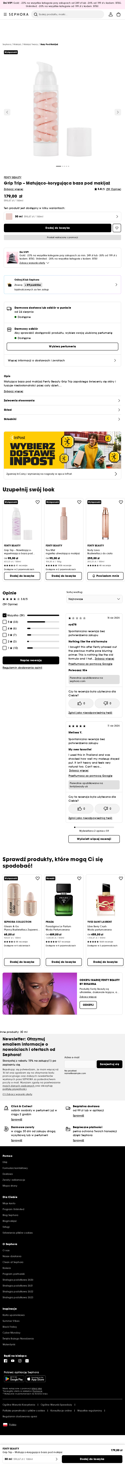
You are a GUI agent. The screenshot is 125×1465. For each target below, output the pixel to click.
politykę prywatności (15, 1089)
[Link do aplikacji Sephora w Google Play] (14, 1379)
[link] (31, 660)
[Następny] (118, 112)
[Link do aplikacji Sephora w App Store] (36, 1379)
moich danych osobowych (19, 1085)
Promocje (37, 1391)
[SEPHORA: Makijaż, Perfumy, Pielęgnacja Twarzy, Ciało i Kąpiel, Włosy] (18, 14)
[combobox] (94, 599)
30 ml (24, 1032)
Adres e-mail (71, 1057)
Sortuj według (75, 592)
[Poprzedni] (7, 112)
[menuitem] (111, 14)
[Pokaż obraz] (62, 109)
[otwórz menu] (5, 14)
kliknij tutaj (37, 1388)
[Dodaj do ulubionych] (37, 502)
